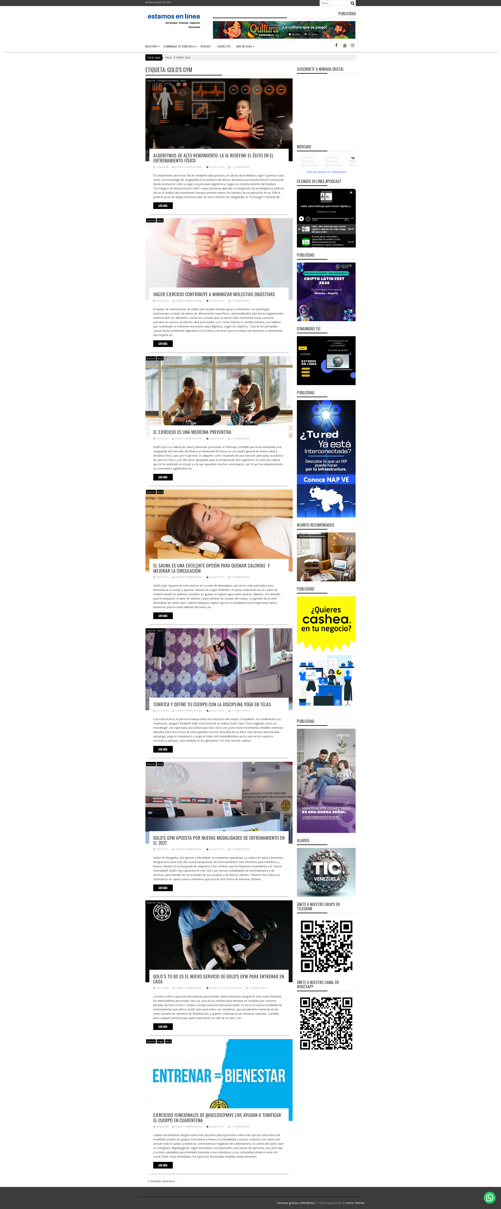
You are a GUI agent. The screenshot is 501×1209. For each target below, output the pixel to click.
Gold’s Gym (217, 167)
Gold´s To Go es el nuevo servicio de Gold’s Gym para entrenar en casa (218, 979)
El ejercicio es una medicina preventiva (192, 431)
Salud (183, 80)
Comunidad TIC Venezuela (179, 46)
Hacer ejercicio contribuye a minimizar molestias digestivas (214, 294)
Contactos (224, 46)
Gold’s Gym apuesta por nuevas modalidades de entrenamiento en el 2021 (219, 840)
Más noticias (244, 46)
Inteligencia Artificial (167, 80)
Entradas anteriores (162, 1181)
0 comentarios (240, 167)
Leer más (163, 206)
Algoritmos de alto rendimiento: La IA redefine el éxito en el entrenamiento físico (213, 158)
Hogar (160, 1041)
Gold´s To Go (218, 988)
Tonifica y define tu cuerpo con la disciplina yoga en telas (212, 704)
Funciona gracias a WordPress (296, 1203)
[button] (490, 1198)
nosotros (151, 46)
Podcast (205, 46)
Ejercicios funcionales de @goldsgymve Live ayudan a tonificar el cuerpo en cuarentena (217, 1117)
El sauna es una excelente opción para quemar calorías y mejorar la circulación (211, 568)
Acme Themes (355, 1203)
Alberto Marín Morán (188, 167)
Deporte (151, 80)
